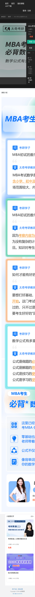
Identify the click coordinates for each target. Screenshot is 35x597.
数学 (9, 16)
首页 (6, 4)
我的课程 (20, 4)
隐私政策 (20, 589)
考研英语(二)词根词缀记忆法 (17, 539)
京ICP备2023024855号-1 (17, 593)
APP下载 (8, 6)
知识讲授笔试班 (13, 573)
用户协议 (14, 589)
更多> (32, 516)
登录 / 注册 (27, 11)
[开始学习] (20, 528)
